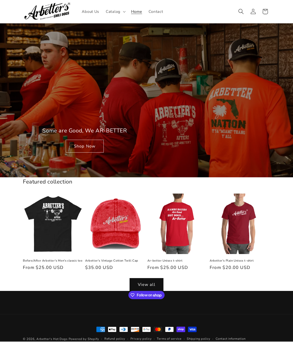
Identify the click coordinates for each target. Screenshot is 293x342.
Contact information (231, 339)
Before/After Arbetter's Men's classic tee (53, 261)
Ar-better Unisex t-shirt (164, 261)
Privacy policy (141, 339)
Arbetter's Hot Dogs (52, 339)
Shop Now (85, 146)
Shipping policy (198, 339)
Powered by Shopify (84, 339)
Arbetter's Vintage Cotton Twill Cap (111, 261)
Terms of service (169, 339)
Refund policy (114, 339)
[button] (115, 11)
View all (146, 284)
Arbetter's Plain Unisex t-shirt (232, 261)
